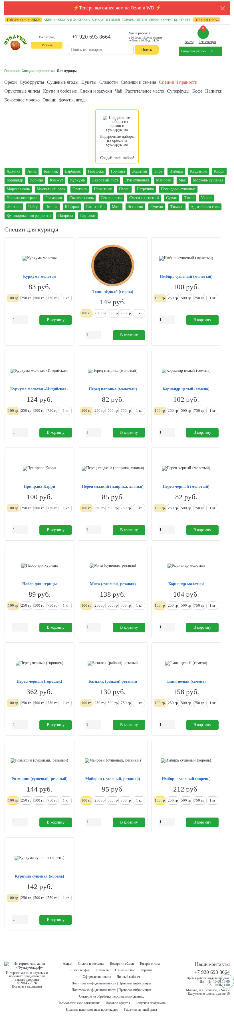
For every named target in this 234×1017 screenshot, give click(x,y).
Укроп (206, 198)
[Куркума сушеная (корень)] (39, 858)
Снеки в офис (80, 970)
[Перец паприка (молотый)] (113, 371)
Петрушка (145, 189)
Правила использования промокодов (92, 1010)
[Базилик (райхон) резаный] (113, 663)
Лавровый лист (105, 180)
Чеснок (51, 207)
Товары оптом (150, 964)
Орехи (10, 82)
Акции (67, 964)
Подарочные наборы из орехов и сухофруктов (117, 140)
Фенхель (14, 207)
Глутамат (88, 215)
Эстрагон (135, 207)
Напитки (214, 91)
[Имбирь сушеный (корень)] (186, 760)
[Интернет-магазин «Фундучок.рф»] (15, 43)
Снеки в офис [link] (160, 19)
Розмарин (53, 198)
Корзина (146, 970)
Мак (182, 180)
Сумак (171, 198)
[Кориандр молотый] (186, 566)
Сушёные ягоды (62, 82)
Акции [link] (49, 19)
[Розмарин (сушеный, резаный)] (39, 760)
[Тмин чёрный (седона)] (112, 266)
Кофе (197, 91)
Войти (189, 42)
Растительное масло (144, 91)
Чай (118, 91)
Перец (124, 189)
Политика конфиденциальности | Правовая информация (111, 983)
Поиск (146, 49)
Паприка (65, 215)
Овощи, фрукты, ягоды (65, 99)
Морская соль (18, 189)
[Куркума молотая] (40, 258)
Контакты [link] (182, 19)
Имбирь (176, 171)
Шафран (72, 207)
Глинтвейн (95, 207)
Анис (32, 171)
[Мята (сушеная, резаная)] (113, 566)
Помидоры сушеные (178, 189)
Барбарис (73, 171)
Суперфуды (178, 91)
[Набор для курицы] (39, 566)
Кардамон (198, 171)
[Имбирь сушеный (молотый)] (186, 258)
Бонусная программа (151, 1003)
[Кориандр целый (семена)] (186, 371)
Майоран (164, 180)
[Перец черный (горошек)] (39, 663)
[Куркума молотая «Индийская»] (39, 371)
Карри (219, 171)
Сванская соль (81, 198)
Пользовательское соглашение (78, 1003)
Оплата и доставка (91, 964)
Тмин (189, 198)
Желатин (139, 171)
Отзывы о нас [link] (207, 19)
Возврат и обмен (122, 964)
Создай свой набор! (117, 158)
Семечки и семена (138, 82)
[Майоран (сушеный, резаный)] (113, 760)
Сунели (156, 207)
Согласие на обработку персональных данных (111, 996)
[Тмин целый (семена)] (186, 663)
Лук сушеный (137, 180)
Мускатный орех (51, 189)
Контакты (102, 970)
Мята (116, 207)
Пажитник (103, 189)
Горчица (118, 171)
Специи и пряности (178, 82)
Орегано (79, 189)
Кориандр (15, 180)
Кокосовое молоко (22, 99)
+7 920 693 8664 (91, 37)
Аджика (13, 171)
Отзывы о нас (125, 970)
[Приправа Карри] (39, 468)
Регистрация (207, 42)
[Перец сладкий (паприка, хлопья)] (113, 468)
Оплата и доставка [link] (73, 19)
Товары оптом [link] (134, 19)
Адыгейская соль (205, 207)
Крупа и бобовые (60, 91)
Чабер (33, 207)
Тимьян (176, 207)
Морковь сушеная (208, 180)
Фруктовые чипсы (22, 91)
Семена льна (111, 198)
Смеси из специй (144, 198)
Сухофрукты (32, 82)
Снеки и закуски (96, 91)
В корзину (55, 320)
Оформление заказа (97, 977)
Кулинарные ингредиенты (29, 215)
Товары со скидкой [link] (24, 19)
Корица (36, 180)
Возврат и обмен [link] (106, 19)
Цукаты (88, 82)
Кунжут (56, 180)
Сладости (108, 82)
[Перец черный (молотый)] (186, 468)
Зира (158, 171)
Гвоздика (96, 171)
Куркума (77, 180)
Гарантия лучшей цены (140, 1010)
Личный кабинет (128, 977)
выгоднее (104, 8)
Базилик (51, 171)
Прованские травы (22, 198)
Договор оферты (118, 1003)
